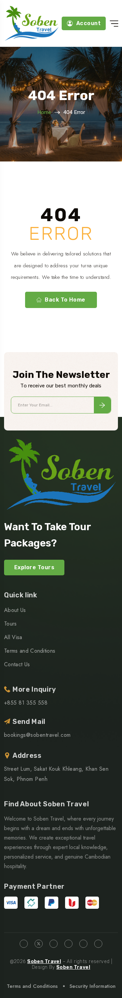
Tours (10, 624)
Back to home (65, 299)
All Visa (13, 637)
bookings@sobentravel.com (37, 735)
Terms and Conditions (29, 651)
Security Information (92, 986)
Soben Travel (44, 961)
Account (88, 23)
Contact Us (17, 664)
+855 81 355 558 (25, 703)
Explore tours (34, 567)
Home (44, 112)
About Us (15, 610)
